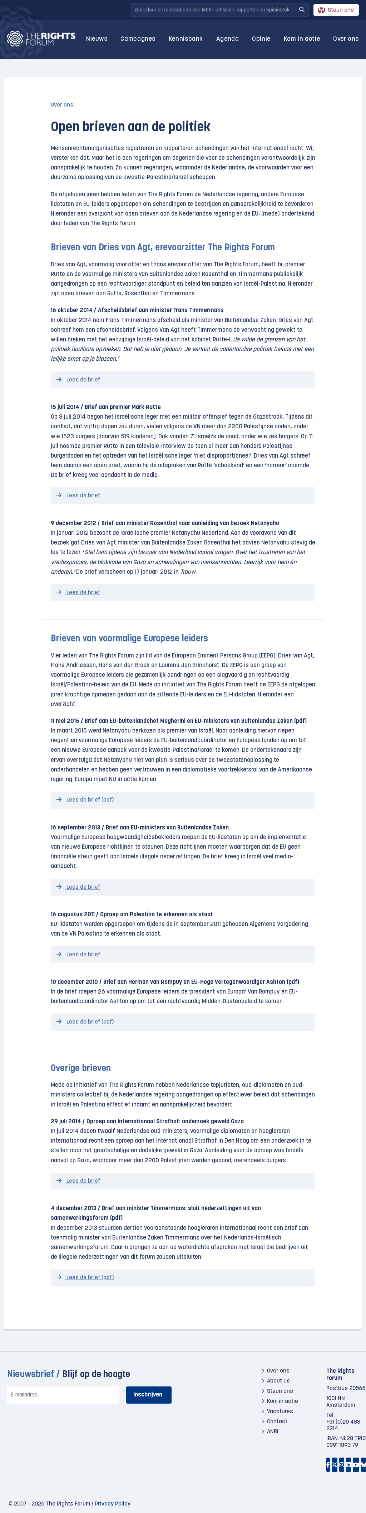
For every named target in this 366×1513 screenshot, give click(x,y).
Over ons (346, 39)
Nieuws (97, 39)
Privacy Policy (112, 1504)
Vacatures (280, 1411)
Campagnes (137, 39)
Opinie (261, 39)
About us (278, 1381)
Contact (277, 1422)
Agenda (227, 39)
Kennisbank (186, 39)
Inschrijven (147, 1395)
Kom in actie (302, 39)
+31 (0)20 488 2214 (343, 1425)
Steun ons (341, 10)
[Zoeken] (301, 10)
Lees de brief (82, 380)
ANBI (272, 1432)
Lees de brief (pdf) (89, 800)
